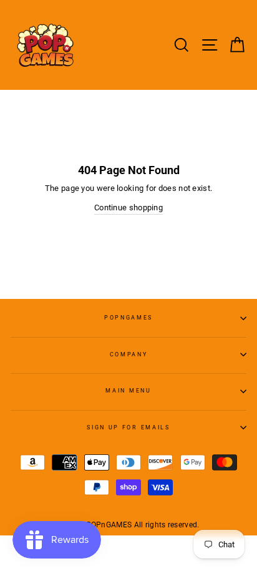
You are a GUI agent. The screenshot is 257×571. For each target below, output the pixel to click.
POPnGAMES (128, 318)
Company (129, 354)
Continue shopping (128, 207)
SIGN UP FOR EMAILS (128, 427)
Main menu (128, 391)
